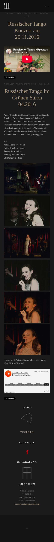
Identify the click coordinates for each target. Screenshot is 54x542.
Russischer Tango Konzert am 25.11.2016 (27, 30)
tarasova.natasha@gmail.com (27, 504)
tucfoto (27, 432)
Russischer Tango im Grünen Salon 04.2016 (27, 97)
